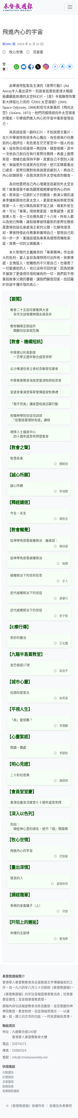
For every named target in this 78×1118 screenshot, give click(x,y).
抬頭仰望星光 (19, 692)
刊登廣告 (8, 1072)
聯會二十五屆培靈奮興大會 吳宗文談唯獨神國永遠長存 (31, 312)
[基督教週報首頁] (17, 7)
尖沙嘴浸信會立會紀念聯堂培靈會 (34, 369)
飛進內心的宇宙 (21, 850)
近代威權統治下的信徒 (26, 593)
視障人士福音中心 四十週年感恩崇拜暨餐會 (29, 434)
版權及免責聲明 (60, 1106)
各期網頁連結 (10, 1091)
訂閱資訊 (8, 1077)
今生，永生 (18, 513)
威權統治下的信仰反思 (26, 575)
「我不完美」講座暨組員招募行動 (34, 404)
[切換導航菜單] (70, 7)
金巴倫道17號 (20, 665)
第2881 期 (8, 44)
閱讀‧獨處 (18, 747)
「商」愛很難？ (21, 720)
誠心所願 (16, 485)
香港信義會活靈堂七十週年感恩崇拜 (35, 802)
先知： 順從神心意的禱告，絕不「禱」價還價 (39, 827)
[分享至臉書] (31, 67)
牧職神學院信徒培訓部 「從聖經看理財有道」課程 (30, 418)
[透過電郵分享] (23, 67)
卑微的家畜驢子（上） (26, 905)
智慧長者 (16, 458)
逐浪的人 (16, 878)
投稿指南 (8, 1086)
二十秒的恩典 (19, 775)
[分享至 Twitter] (38, 67)
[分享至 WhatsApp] (16, 67)
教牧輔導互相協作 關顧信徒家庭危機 (24, 328)
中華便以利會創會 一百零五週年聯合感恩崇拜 (31, 355)
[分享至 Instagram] (45, 67)
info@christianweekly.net (29, 1057)
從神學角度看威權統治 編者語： (34, 540)
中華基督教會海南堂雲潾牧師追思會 (35, 380)
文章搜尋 (8, 1081)
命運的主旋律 (19, 933)
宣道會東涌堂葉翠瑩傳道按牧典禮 (34, 392)
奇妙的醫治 (18, 637)
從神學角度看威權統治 (26, 558)
